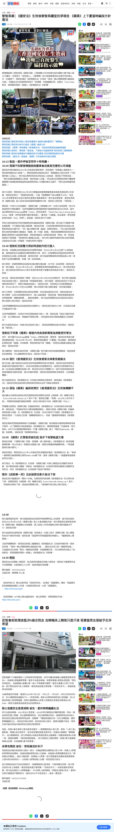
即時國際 (99, 73)
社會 (13, 13)
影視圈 (99, 38)
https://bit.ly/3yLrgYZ (11, 600)
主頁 (3, 13)
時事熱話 (99, 61)
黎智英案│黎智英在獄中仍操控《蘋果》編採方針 (23, 145)
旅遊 (98, 130)
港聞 (8, 13)
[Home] (13, 3)
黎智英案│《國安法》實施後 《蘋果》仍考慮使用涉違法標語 (29, 156)
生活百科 (99, 84)
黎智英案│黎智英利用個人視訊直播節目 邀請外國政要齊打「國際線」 (33, 142)
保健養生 (99, 142)
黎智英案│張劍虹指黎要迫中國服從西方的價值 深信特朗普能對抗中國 (33, 153)
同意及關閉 (103, 827)
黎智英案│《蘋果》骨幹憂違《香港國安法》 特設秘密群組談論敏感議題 (34, 148)
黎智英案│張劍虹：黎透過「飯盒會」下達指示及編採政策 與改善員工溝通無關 (37, 151)
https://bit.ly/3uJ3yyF (14, 589)
